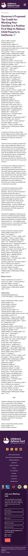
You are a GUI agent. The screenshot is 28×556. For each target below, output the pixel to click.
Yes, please (8, 534)
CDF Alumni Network (14, 460)
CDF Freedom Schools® (14, 454)
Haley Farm (14, 462)
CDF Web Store (14, 481)
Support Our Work (14, 465)
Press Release (4, 13)
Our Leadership (14, 470)
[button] (14, 35)
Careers (14, 468)
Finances (14, 473)
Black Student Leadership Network (14, 457)
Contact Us (14, 478)
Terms (2, 552)
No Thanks (8, 536)
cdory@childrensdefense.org (9, 295)
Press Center (14, 476)
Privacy (8, 552)
